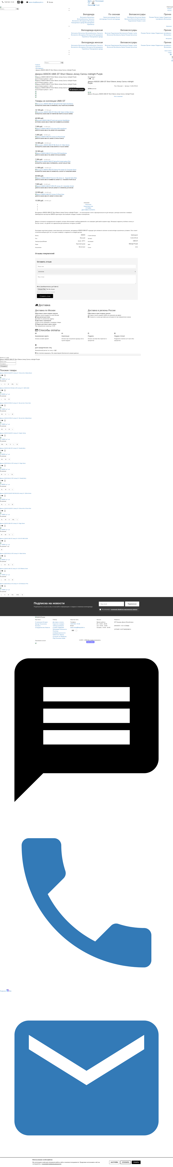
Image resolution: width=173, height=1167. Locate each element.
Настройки (114, 1162)
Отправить (4, 366)
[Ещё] (170, 54)
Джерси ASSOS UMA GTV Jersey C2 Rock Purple (49, 138)
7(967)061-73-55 (75, 624)
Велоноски (128, 19)
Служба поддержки (58, 627)
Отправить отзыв (45, 296)
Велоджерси (83, 21)
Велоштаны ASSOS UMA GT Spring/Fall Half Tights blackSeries (54, 105)
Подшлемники (132, 21)
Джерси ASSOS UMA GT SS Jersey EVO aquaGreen (50, 130)
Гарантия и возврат (58, 624)
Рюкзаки (151, 17)
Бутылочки (138, 17)
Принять (136, 1162)
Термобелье (90, 24)
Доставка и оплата (58, 622)
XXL (13, 384)
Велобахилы (131, 17)
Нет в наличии (118, 96)
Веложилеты (76, 21)
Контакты (38, 625)
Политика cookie (60, 638)
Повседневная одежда (78, 22)
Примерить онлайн (77, 89)
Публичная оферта (58, 634)
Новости (47, 627)
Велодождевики (89, 22)
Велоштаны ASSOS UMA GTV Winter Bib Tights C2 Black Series (54, 114)
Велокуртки (91, 21)
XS (2, 414)
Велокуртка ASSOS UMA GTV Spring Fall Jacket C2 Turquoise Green (55, 171)
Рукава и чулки (141, 21)
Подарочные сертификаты (163, 18)
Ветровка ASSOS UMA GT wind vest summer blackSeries (52, 122)
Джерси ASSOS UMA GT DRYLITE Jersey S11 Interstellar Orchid (54, 188)
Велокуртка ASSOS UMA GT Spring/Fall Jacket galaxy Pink (52, 163)
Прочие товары (158, 17)
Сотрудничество (40, 627)
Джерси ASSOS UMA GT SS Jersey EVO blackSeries (50, 155)
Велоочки (134, 19)
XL (17, 384)
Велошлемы (167, 19)
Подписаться (132, 604)
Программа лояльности (60, 629)
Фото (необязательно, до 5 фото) (47, 286)
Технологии (43, 624)
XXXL (17, 594)
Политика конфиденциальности (59, 632)
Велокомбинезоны (82, 19)
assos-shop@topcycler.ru (36, 2)
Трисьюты (91, 19)
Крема (144, 17)
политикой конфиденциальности (51, 1164)
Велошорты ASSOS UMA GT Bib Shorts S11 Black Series (52, 146)
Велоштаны (90, 17)
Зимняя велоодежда (109, 17)
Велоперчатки (141, 19)
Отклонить (125, 1162)
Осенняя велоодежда (113, 19)
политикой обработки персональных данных (124, 609)
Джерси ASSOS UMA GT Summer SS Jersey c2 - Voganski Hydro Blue (55, 179)
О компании (38, 622)
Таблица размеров (58, 625)
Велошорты (83, 17)
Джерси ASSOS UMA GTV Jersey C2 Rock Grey (48, 196)
